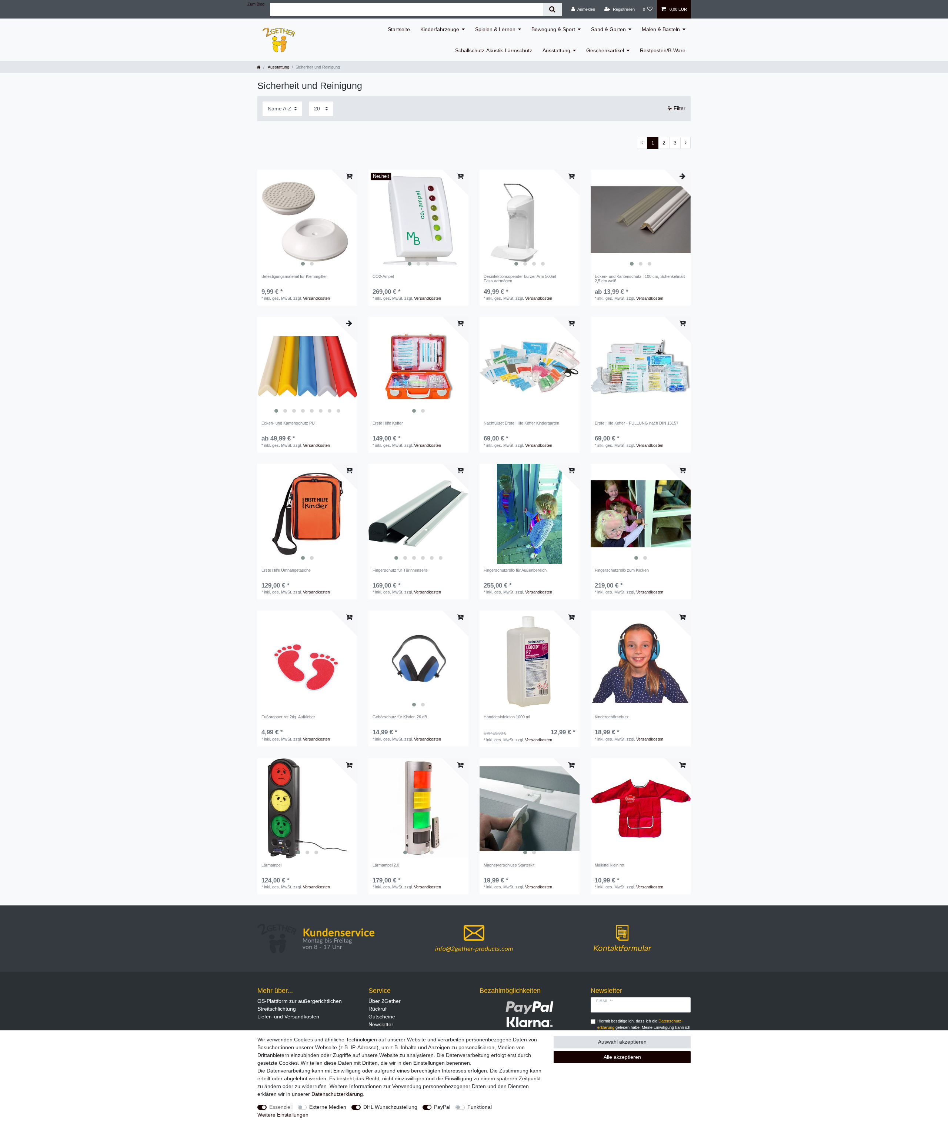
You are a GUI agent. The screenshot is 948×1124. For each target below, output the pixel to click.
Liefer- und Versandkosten (288, 1017)
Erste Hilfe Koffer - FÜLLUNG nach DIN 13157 (636, 423)
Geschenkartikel (605, 50)
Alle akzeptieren (622, 1057)
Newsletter (380, 1024)
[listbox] (307, 220)
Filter (678, 108)
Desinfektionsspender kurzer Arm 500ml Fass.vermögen (520, 278)
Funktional (479, 1107)
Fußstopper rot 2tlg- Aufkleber (288, 717)
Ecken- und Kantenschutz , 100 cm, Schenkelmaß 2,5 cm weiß (640, 278)
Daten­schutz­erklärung (337, 1094)
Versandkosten (316, 298)
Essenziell (281, 1107)
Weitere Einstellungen (282, 1115)
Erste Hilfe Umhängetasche (286, 570)
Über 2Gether (384, 1001)
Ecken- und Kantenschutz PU (288, 423)
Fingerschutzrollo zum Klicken (622, 570)
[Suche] (552, 9)
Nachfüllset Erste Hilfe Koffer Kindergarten (521, 423)
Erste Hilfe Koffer (388, 423)
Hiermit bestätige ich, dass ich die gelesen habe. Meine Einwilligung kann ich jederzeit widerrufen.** (643, 1027)
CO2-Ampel (383, 276)
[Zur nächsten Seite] (685, 143)
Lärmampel (271, 865)
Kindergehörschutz (612, 717)
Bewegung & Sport (553, 29)
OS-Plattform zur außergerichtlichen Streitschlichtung (299, 1005)
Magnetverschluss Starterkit (509, 865)
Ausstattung (556, 50)
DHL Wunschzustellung (390, 1107)
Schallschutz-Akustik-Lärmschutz (493, 50)
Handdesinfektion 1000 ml (507, 717)
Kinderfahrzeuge (439, 29)
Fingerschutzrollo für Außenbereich (515, 570)
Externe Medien (327, 1107)
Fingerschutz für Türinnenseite (400, 570)
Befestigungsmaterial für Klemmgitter (294, 276)
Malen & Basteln (661, 29)
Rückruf (377, 1009)
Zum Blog (255, 4)
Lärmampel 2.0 (386, 865)
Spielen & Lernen (495, 29)
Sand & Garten (608, 29)
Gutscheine (381, 1017)
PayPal (442, 1107)
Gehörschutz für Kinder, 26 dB (400, 717)
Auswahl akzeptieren (622, 1042)
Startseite (399, 29)
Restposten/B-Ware (662, 50)
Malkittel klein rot (609, 865)
